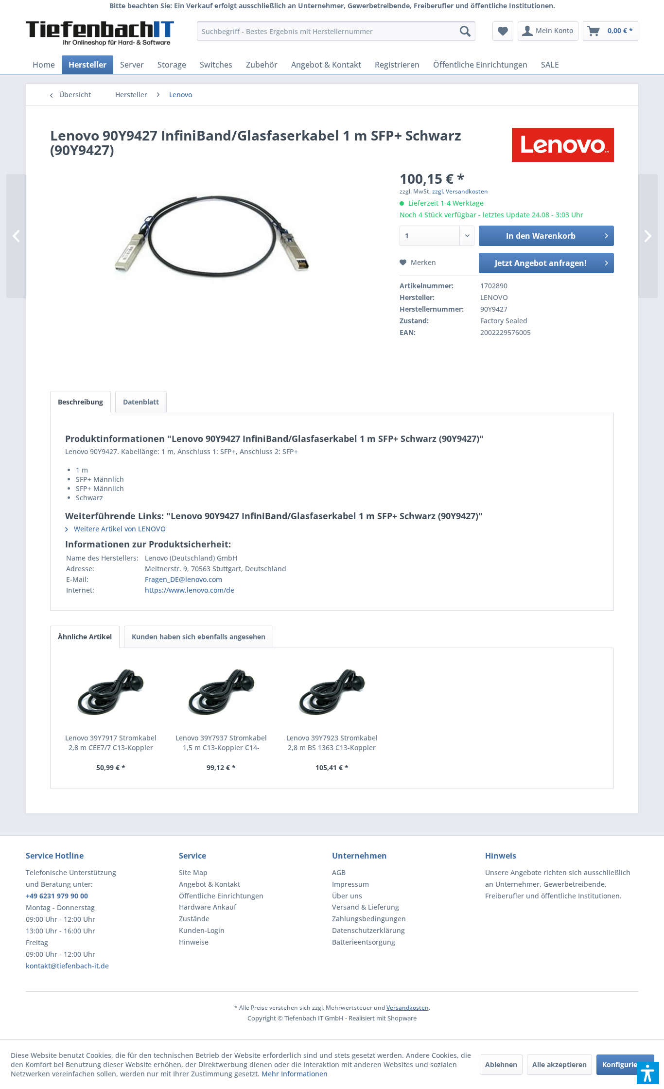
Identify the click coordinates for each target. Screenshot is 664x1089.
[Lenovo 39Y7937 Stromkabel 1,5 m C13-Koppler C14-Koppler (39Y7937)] (222, 694)
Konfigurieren (625, 1064)
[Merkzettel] (502, 31)
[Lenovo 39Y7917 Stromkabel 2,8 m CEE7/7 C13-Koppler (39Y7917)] (111, 694)
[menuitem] (336, 31)
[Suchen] (465, 31)
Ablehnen (501, 1064)
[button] (648, 1073)
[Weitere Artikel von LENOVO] (563, 145)
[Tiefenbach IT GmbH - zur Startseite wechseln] (100, 33)
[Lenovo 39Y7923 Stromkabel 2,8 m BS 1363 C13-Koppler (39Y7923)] (332, 694)
